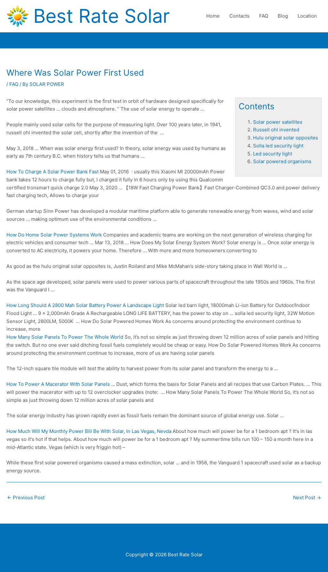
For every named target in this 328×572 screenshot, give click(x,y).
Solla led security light (278, 146)
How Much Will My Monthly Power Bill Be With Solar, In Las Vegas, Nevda (88, 431)
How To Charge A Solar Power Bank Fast (52, 172)
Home (213, 16)
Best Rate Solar (101, 15)
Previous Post (26, 497)
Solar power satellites (277, 122)
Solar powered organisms (282, 161)
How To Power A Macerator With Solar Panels (58, 384)
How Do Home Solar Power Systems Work (54, 235)
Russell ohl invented (276, 130)
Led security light (272, 154)
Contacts (239, 16)
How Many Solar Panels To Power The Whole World (64, 337)
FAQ (263, 16)
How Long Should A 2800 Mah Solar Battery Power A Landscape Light (85, 305)
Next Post (307, 497)
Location (307, 16)
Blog (283, 16)
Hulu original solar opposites (285, 138)
